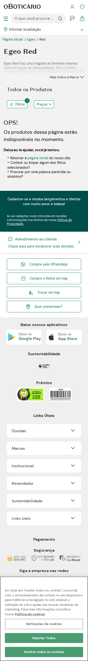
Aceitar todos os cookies (44, 652)
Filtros (21, 103)
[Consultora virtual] (72, 18)
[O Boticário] (22, 7)
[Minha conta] (72, 7)
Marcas (18, 448)
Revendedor (22, 483)
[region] (44, 618)
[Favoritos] (82, 7)
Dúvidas (19, 430)
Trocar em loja (48, 292)
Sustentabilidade (27, 500)
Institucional (23, 465)
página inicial (38, 158)
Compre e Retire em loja (48, 278)
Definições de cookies (44, 624)
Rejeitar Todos (44, 638)
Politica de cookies (30, 614)
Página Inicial (13, 39)
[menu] (6, 18)
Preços (42, 104)
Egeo (31, 39)
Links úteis (21, 518)
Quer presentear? (48, 306)
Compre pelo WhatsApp (48, 264)
